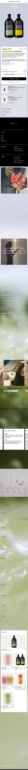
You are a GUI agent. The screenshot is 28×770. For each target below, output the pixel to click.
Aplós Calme (11, 86)
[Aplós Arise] (4, 99)
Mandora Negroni (18, 686)
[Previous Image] (12, 42)
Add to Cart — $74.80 (14, 78)
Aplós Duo (16, 667)
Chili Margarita (5, 706)
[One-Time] (2, 69)
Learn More (11, 92)
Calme (12, 123)
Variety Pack (4, 686)
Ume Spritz (4, 667)
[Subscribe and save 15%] (2, 71)
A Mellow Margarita (13, 388)
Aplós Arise (10, 96)
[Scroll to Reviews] (22, 49)
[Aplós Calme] (4, 89)
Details (15, 71)
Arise (16, 123)
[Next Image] (16, 42)
